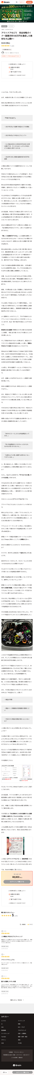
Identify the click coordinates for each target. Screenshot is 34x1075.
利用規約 (11, 1052)
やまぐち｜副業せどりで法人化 (12, 52)
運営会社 (21, 1057)
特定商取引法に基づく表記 (9, 1055)
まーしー (5, 976)
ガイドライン (19, 1055)
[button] (5, 2)
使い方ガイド (26, 1055)
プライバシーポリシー (19, 1052)
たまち (5, 931)
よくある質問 (14, 1057)
